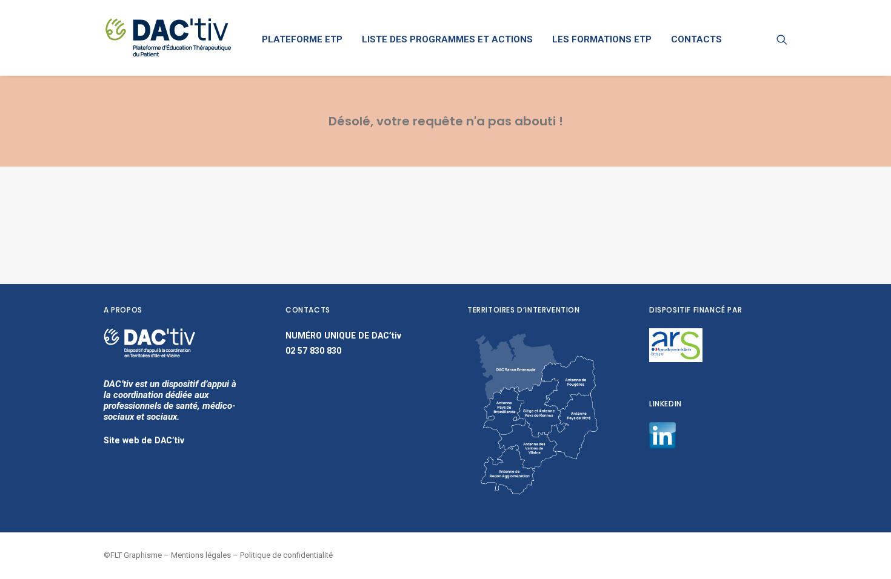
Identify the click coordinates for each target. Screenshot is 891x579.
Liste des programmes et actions (447, 39)
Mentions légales (201, 555)
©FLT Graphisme (133, 555)
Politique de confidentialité (286, 555)
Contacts (696, 39)
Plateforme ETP (302, 39)
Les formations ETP (602, 39)
